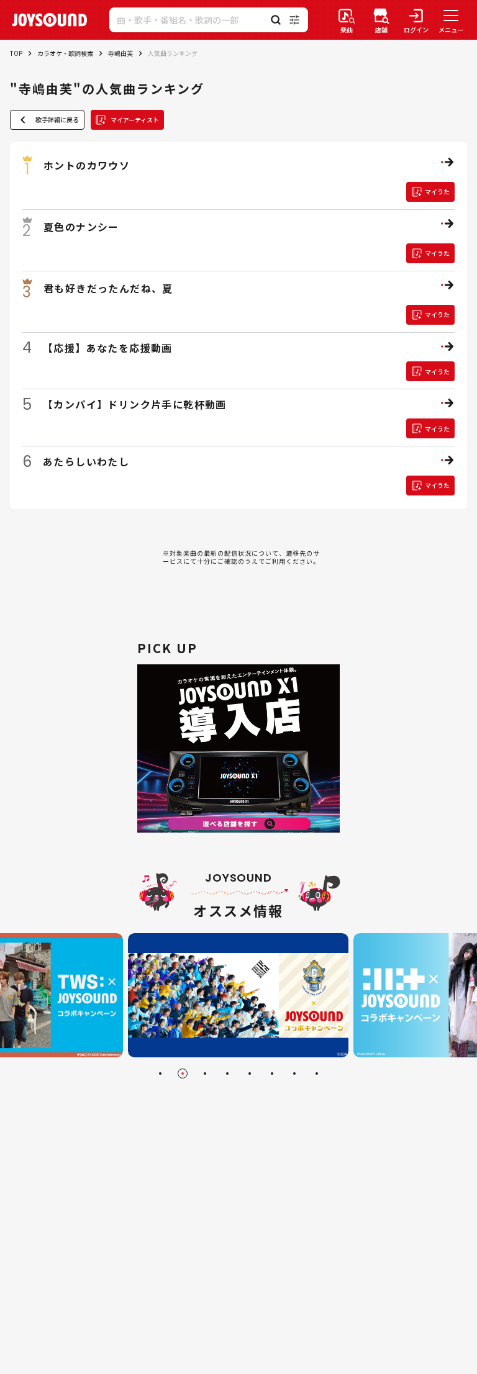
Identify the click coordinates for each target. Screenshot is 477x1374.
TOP (16, 53)
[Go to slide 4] (227, 1073)
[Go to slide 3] (205, 1073)
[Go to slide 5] (249, 1073)
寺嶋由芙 (120, 53)
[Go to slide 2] (182, 1073)
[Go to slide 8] (317, 1073)
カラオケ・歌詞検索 (65, 53)
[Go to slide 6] (272, 1073)
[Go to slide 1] (160, 1073)
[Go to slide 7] (294, 1073)
